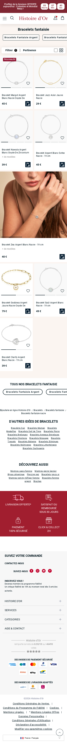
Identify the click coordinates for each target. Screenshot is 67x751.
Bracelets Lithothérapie (45, 445)
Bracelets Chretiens (17, 438)
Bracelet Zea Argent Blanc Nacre (23, 244)
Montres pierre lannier (46, 471)
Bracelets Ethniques (48, 441)
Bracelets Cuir (18, 428)
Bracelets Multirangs (20, 445)
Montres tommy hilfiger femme (24, 478)
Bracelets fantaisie (55, 410)
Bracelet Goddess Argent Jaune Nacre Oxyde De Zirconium (14, 304)
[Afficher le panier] (62, 18)
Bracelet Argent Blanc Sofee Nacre (50, 154)
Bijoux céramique (16, 474)
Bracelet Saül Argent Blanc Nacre (49, 304)
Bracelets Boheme (27, 441)
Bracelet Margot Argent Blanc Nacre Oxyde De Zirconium (14, 97)
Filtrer (10, 50)
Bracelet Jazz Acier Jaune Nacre (49, 96)
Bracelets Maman (36, 428)
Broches (38, 481)
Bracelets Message (38, 438)
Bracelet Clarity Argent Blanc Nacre (13, 358)
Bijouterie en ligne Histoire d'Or (15, 410)
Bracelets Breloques (18, 435)
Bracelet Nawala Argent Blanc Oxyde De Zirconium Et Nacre (15, 151)
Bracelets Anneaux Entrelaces (44, 435)
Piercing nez (33, 474)
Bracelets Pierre (52, 431)
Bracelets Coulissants (33, 448)
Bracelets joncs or (50, 474)
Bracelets (38, 410)
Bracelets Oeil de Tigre (29, 431)
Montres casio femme (21, 471)
